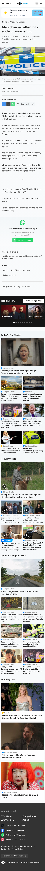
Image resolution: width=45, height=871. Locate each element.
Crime (5, 270)
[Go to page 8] (27, 322)
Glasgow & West (17, 22)
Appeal (26, 820)
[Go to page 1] (14, 322)
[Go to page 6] (24, 322)
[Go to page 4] (20, 322)
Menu (8, 3)
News (4, 22)
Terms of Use (17, 846)
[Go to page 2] (16, 322)
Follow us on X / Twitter (15, 826)
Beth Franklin (8, 88)
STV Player (6, 816)
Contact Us (5, 849)
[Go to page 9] (29, 322)
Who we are (5, 846)
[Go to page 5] (22, 322)
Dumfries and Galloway (20, 270)
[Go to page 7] (26, 322)
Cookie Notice (17, 849)
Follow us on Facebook (15, 830)
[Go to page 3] (18, 322)
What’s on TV (7, 820)
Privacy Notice (30, 846)
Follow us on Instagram (15, 839)
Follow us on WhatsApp (15, 835)
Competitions (29, 816)
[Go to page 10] (31, 322)
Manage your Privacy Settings (15, 856)
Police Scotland (9, 275)
